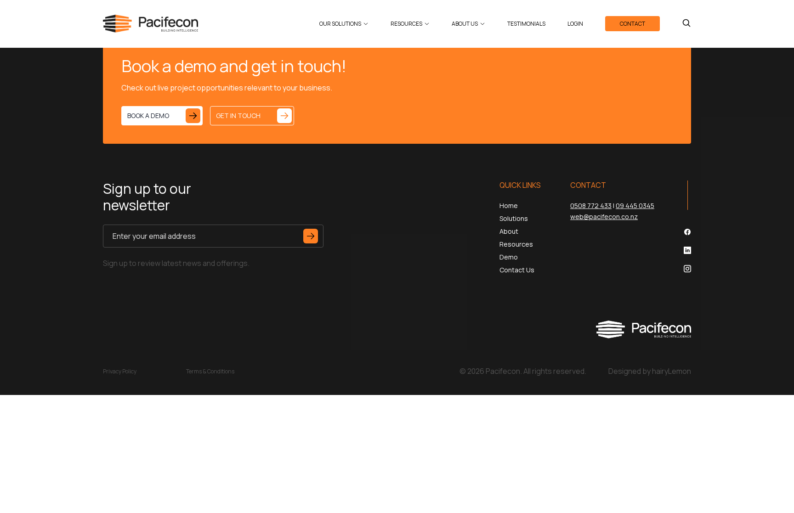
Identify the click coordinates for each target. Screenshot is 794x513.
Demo (508, 257)
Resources (406, 24)
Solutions (513, 218)
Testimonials (526, 24)
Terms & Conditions (210, 371)
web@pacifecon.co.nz (604, 216)
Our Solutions (340, 24)
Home (508, 205)
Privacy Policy (119, 371)
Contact (632, 24)
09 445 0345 (635, 205)
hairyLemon (671, 371)
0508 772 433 (591, 205)
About (508, 231)
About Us (465, 24)
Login (575, 24)
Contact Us (516, 269)
